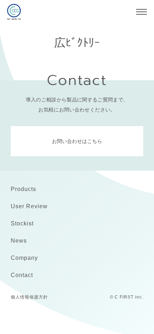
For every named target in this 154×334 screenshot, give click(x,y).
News (19, 241)
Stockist (22, 223)
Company (24, 258)
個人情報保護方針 (29, 297)
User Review (29, 206)
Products (23, 189)
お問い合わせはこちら (77, 141)
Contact (22, 275)
